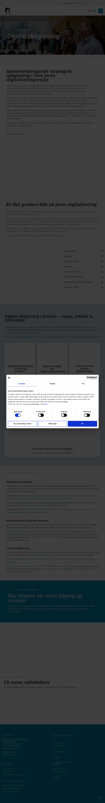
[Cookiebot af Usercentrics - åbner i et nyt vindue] (88, 377)
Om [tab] (83, 384)
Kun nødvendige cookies (22, 424)
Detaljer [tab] (52, 384)
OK (82, 424)
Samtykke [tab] (21, 384)
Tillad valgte (52, 424)
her (46, 404)
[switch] (41, 415)
